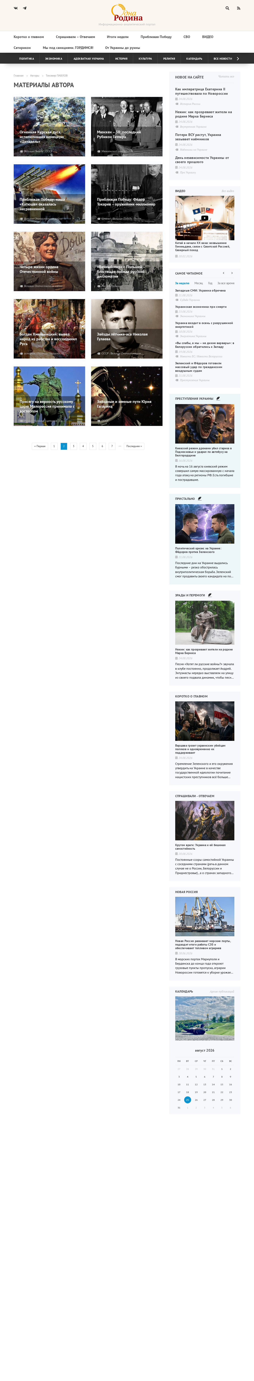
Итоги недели (118, 36)
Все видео (228, 191)
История (121, 58)
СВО (187, 36)
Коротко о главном (29, 36)
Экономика (53, 58)
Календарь (194, 58)
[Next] (234, 59)
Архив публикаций (222, 991)
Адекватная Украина (89, 58)
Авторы (34, 75)
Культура (145, 58)
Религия (169, 58)
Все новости (223, 58)
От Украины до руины (122, 47)
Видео (207, 36)
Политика (26, 58)
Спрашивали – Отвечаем (75, 36)
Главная (18, 75)
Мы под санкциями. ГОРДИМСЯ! (68, 47)
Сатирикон (22, 47)
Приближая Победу (156, 36)
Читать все (226, 76)
